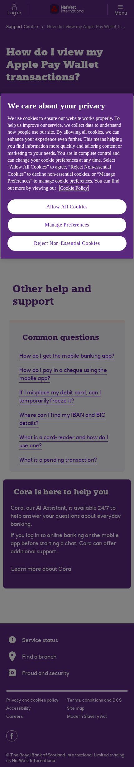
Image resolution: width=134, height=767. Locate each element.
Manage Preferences (67, 224)
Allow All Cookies (67, 206)
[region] (67, 176)
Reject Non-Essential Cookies (67, 243)
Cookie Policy (74, 188)
